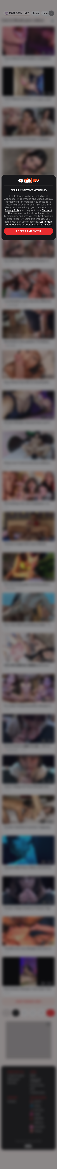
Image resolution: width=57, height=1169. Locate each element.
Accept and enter (28, 231)
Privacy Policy (13, 210)
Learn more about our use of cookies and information (29, 223)
